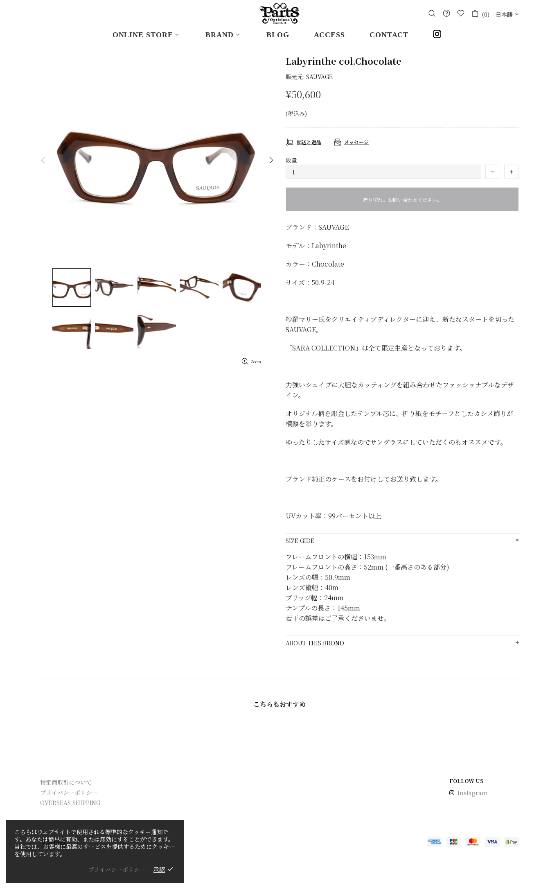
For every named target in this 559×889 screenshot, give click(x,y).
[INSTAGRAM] (440, 35)
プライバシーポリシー (68, 792)
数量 (291, 160)
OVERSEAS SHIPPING (70, 802)
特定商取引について (66, 782)
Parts (279, 13)
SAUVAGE (319, 76)
